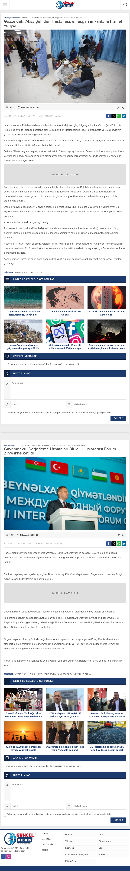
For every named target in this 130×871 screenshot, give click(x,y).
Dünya (16, 18)
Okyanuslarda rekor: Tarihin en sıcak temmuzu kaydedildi (23, 313)
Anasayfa (8, 18)
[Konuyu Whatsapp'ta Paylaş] (119, 116)
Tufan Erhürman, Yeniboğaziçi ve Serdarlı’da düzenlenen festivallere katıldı (23, 716)
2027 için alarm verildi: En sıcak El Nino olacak (106, 313)
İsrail (32, 272)
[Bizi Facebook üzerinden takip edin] (3, 856)
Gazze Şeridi (21, 272)
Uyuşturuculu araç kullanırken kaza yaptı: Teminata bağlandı (65, 748)
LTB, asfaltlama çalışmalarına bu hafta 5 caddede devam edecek (106, 748)
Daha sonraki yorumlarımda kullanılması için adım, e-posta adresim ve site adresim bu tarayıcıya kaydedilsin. (59, 412)
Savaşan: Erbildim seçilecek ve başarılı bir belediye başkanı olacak (107, 715)
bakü (32, 674)
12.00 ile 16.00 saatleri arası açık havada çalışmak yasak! (23, 748)
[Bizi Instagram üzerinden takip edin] (8, 856)
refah (40, 272)
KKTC (15, 445)
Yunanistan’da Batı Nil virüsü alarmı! (65, 313)
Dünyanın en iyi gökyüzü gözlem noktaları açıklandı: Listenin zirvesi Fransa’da (106, 348)
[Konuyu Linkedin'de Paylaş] (124, 116)
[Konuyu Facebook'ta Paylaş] (108, 116)
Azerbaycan (21, 674)
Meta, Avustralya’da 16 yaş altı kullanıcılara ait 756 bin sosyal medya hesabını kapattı (65, 348)
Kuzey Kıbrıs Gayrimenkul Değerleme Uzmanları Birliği (64, 674)
